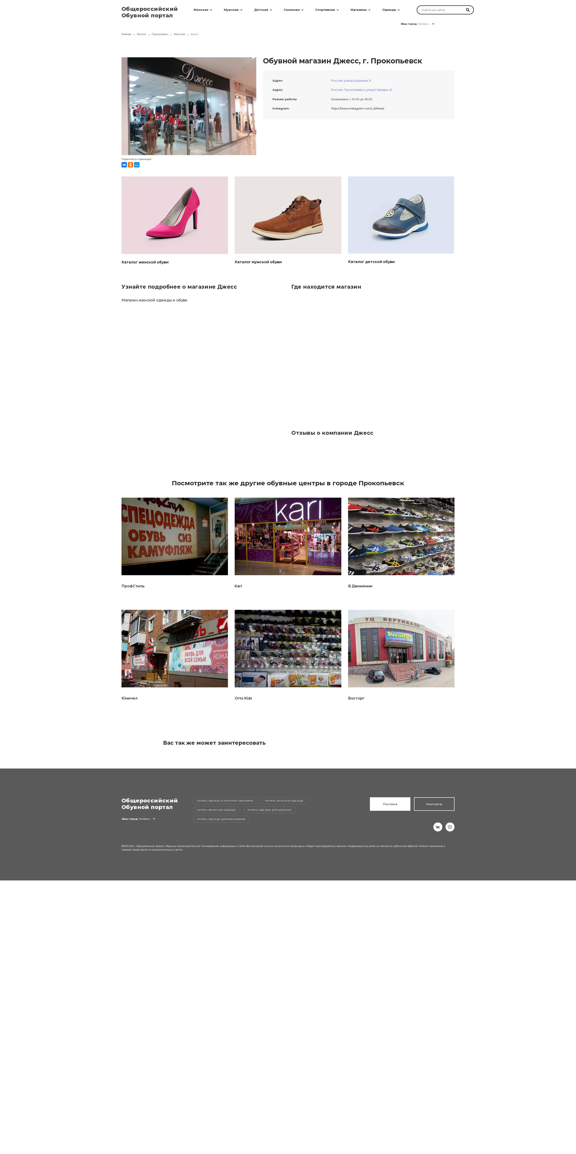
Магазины (359, 9)
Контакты (434, 804)
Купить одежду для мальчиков (221, 819)
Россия (141, 34)
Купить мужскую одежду (216, 810)
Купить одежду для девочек (270, 810)
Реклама (390, 804)
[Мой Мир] (137, 164)
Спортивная (325, 9)
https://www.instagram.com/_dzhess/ (357, 108)
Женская (201, 9)
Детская (261, 9)
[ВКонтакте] (124, 164)
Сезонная (292, 9)
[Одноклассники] (130, 164)
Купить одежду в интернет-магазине (225, 800)
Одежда (389, 9)
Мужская (231, 9)
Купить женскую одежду (284, 800)
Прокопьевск (160, 34)
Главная (126, 34)
